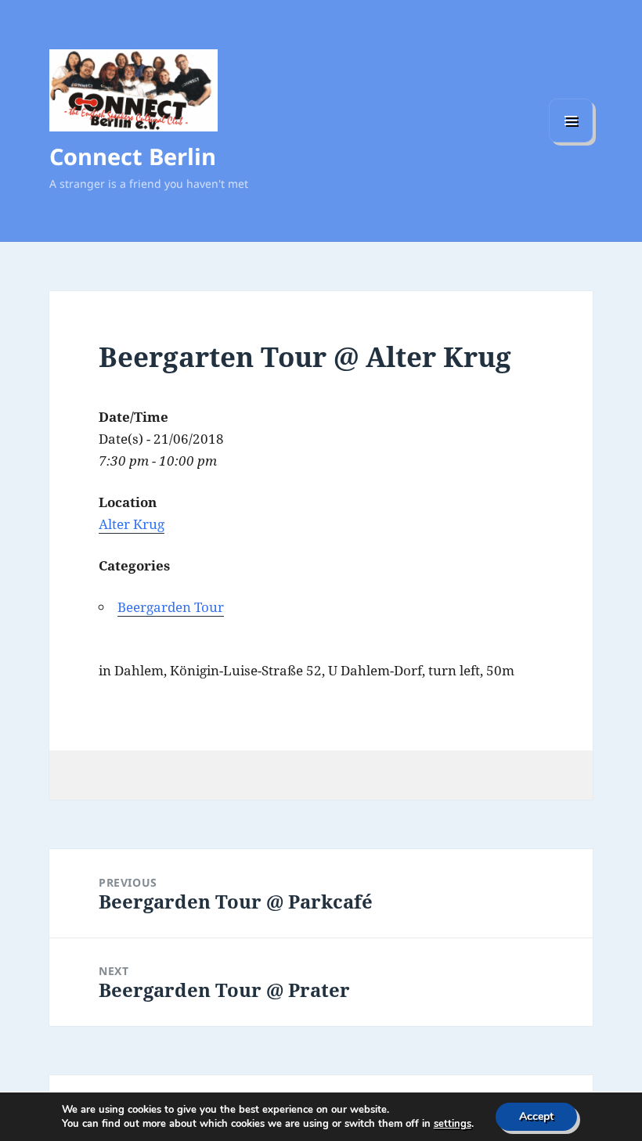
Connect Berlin (132, 156)
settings (452, 1124)
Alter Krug (131, 524)
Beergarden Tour (170, 607)
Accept (536, 1116)
